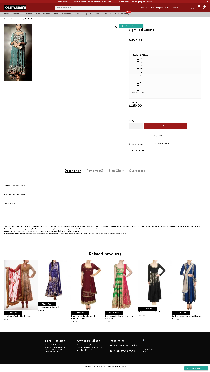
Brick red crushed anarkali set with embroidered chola (83, 317)
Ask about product (163, 144)
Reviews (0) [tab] (95, 170)
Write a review (133, 34)
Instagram (159, 7)
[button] (116, 27)
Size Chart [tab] (116, 170)
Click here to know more (102, 2)
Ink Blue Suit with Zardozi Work (48, 307)
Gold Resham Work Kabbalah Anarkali (17, 316)
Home (6, 19)
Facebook (143, 7)
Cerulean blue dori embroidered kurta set (186, 316)
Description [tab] (73, 170)
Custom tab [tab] (137, 170)
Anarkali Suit (15, 19)
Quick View (13, 312)
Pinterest (175, 7)
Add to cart (167, 126)
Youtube (167, 7)
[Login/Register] (192, 7)
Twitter (151, 7)
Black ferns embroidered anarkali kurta (151, 312)
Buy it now (158, 135)
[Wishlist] (136, 144)
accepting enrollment (142, 2)
